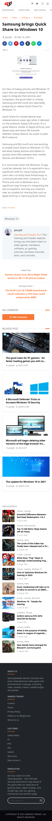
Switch (11, 752)
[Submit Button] (41, 800)
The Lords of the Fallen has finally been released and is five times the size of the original (32, 546)
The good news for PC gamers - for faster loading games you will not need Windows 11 (25, 361)
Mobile (27, 627)
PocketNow (11, 208)
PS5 (9, 747)
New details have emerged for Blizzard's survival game (32, 646)
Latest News (13, 735)
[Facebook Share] (4, 43)
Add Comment (19, 317)
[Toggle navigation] (47, 4)
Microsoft (36, 598)
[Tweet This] (10, 43)
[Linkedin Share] (22, 43)
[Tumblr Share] (27, 43)
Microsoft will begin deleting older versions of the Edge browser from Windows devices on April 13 (25, 443)
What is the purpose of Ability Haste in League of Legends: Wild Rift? (32, 633)
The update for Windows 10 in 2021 (26, 481)
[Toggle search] (42, 3)
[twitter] (37, 3)
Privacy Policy (14, 711)
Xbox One (12, 756)
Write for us (13, 720)
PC (9, 739)
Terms (10, 707)
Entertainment (8, 10)
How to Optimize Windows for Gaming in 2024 (32, 574)
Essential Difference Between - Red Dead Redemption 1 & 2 (32, 516)
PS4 (9, 743)
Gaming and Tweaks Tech (28, 234)
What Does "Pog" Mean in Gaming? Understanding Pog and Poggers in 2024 (31, 561)
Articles (20, 511)
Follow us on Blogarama (19, 715)
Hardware (21, 612)
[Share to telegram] (39, 43)
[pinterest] (32, 3)
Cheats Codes (24, 10)
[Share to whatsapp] (33, 43)
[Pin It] (16, 43)
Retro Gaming (39, 10)
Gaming (27, 511)
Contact (11, 703)
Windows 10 (11, 218)
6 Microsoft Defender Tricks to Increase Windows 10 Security (23, 401)
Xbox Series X (14, 760)
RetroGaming (30, 525)
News (27, 540)
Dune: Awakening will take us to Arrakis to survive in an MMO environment (33, 590)
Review (29, 612)
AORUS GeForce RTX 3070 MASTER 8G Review (29, 617)
